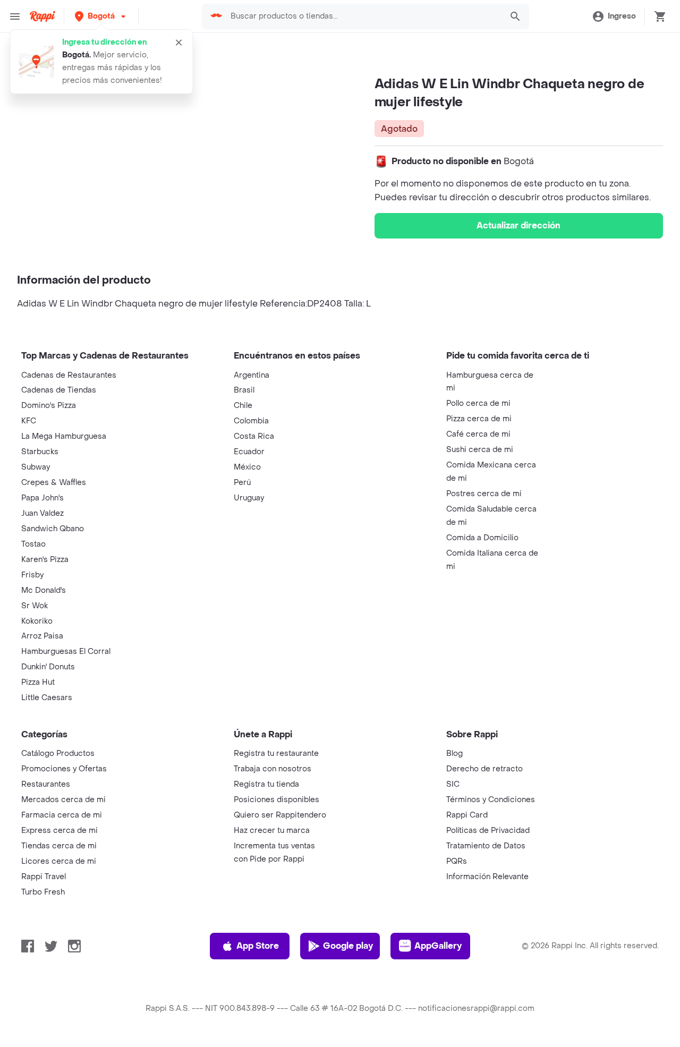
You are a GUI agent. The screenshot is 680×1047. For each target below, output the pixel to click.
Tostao (33, 544)
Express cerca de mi (59, 830)
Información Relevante (487, 877)
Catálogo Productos (58, 753)
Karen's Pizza (45, 560)
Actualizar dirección (518, 225)
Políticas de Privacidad (488, 830)
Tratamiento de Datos (485, 846)
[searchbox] (363, 16)
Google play (348, 945)
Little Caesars (46, 698)
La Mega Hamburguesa (63, 436)
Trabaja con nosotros (272, 769)
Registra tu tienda (266, 784)
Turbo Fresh (43, 892)
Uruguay (249, 498)
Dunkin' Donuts (48, 667)
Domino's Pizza (48, 406)
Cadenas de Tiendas (58, 390)
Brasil (244, 390)
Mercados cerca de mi (63, 800)
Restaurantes (45, 784)
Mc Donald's (43, 590)
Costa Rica (254, 436)
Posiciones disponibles (276, 800)
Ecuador (249, 452)
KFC (28, 421)
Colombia (251, 421)
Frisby (32, 575)
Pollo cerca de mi (478, 403)
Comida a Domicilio (482, 538)
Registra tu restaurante (276, 753)
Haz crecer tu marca (272, 830)
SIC (453, 784)
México (247, 467)
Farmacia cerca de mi (61, 815)
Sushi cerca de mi (479, 450)
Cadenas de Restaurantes (68, 375)
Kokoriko (37, 621)
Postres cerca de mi (484, 494)
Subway (35, 467)
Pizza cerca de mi (479, 419)
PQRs (456, 861)
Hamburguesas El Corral (65, 651)
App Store (257, 945)
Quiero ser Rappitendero (280, 815)
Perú (242, 483)
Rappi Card (467, 815)
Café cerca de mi (478, 434)
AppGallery (438, 945)
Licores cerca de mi (58, 861)
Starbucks (39, 452)
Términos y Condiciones (490, 800)
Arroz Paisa (42, 636)
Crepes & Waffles (53, 483)
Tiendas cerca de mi (59, 846)
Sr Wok (34, 606)
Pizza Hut (38, 682)
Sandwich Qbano (52, 529)
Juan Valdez (42, 513)
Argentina (251, 375)
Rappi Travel (43, 877)
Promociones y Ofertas (64, 769)
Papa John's (42, 498)
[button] (101, 16)
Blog (454, 753)
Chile (243, 406)
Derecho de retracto (484, 769)
